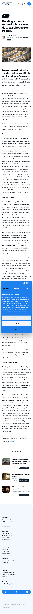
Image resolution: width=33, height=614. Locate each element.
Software (13, 441)
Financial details (6, 607)
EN (25, 4)
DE (23, 10)
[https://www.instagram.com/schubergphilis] (27, 592)
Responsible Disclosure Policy (17, 604)
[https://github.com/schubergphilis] (6, 592)
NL (23, 7)
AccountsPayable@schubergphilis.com (12, 586)
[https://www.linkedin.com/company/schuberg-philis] (16, 592)
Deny (16, 329)
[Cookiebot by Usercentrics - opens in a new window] (23, 283)
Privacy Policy (5, 604)
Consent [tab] (6, 288)
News (5, 15)
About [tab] (27, 288)
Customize (15, 323)
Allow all (16, 317)
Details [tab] (16, 288)
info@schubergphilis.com (8, 584)
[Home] (7, 4)
